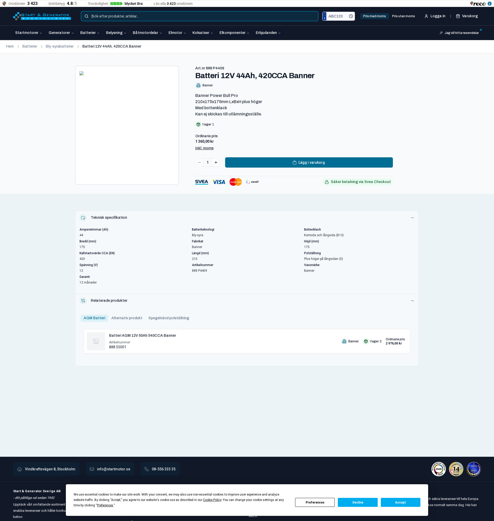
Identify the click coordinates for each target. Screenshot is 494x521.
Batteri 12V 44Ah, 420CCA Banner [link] (111, 46)
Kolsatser (200, 33)
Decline (357, 502)
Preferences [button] (105, 505)
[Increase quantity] (216, 162)
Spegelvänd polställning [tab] (168, 318)
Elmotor (175, 33)
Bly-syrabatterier (60, 46)
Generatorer (59, 33)
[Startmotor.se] (42, 16)
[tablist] (389, 16)
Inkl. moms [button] (204, 148)
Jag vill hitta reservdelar (462, 33)
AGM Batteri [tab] (94, 318)
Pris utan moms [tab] (403, 16)
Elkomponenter (232, 33)
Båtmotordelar (145, 33)
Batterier (88, 33)
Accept (400, 502)
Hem (10, 46)
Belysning (114, 33)
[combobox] (199, 16)
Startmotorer (26, 33)
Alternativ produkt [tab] (126, 318)
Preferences (315, 502)
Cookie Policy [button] (212, 500)
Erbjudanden (266, 33)
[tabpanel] (247, 339)
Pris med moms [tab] (374, 16)
